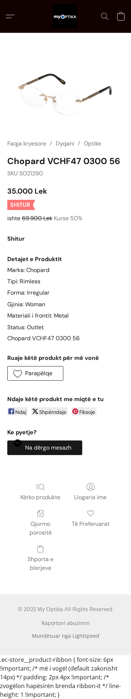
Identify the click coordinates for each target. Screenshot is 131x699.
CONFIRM (66, 234)
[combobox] (35, 213)
